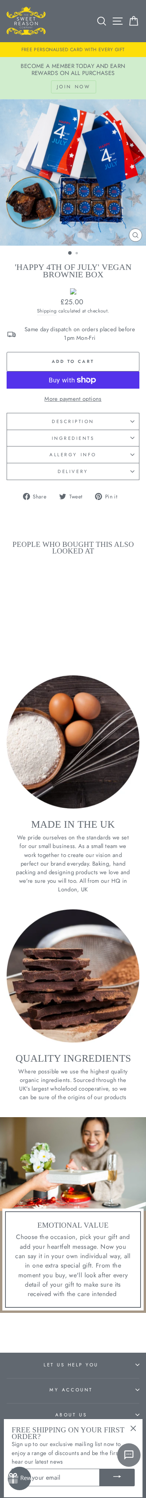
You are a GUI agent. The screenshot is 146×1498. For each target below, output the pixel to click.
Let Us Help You (71, 1364)
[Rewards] (19, 1478)
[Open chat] (129, 1455)
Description (73, 421)
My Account (70, 1389)
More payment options (72, 399)
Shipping (47, 310)
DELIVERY (73, 471)
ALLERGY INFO (72, 454)
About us (71, 1414)
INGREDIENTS (73, 438)
